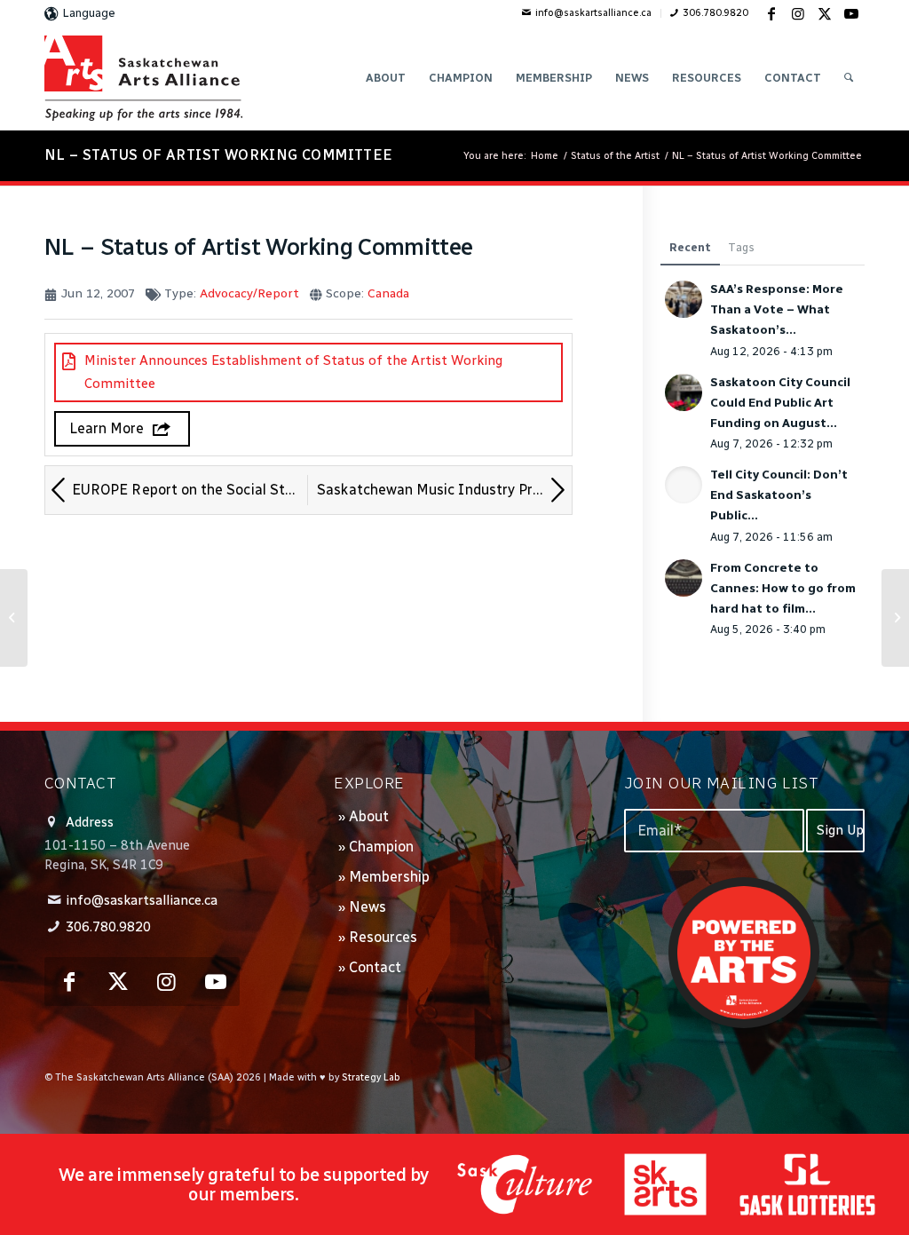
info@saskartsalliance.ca (593, 13)
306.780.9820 (715, 13)
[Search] (849, 78)
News (367, 907)
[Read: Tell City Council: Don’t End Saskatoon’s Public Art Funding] (683, 484)
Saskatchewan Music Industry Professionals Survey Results (444, 489)
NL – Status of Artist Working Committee (218, 154)
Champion (381, 846)
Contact (375, 967)
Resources (383, 937)
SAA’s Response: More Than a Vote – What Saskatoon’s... (776, 308)
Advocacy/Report (249, 293)
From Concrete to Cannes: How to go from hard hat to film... (783, 587)
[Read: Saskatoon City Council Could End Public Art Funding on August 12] (683, 392)
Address (90, 822)
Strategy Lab (371, 1077)
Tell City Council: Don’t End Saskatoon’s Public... (779, 494)
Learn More (106, 428)
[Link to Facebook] (771, 13)
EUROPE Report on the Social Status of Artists (190, 489)
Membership (389, 876)
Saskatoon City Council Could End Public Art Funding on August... (780, 402)
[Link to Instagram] (798, 13)
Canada (388, 293)
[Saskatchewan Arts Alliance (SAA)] (143, 78)
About (369, 816)
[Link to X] (824, 13)
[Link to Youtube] (851, 13)
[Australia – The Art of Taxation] (14, 618)
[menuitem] (587, 13)
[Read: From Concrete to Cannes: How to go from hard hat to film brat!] (683, 578)
